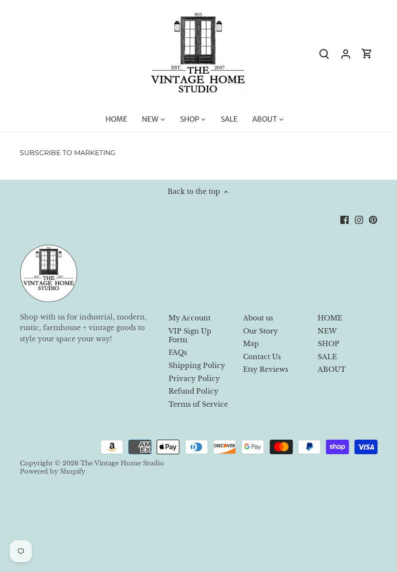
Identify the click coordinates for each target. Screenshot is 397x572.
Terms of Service (198, 404)
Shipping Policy (196, 365)
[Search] (324, 53)
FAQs (177, 352)
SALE (327, 356)
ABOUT (332, 369)
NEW (327, 331)
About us (258, 318)
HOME (330, 318)
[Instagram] (359, 219)
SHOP (328, 343)
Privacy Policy (194, 378)
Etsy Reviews (265, 369)
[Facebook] (344, 219)
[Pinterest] (373, 219)
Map (251, 343)
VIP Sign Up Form (190, 335)
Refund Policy (193, 391)
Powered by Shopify (52, 471)
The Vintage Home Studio (122, 463)
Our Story (260, 331)
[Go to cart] (367, 53)
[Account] (345, 53)
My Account (189, 318)
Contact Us (262, 356)
